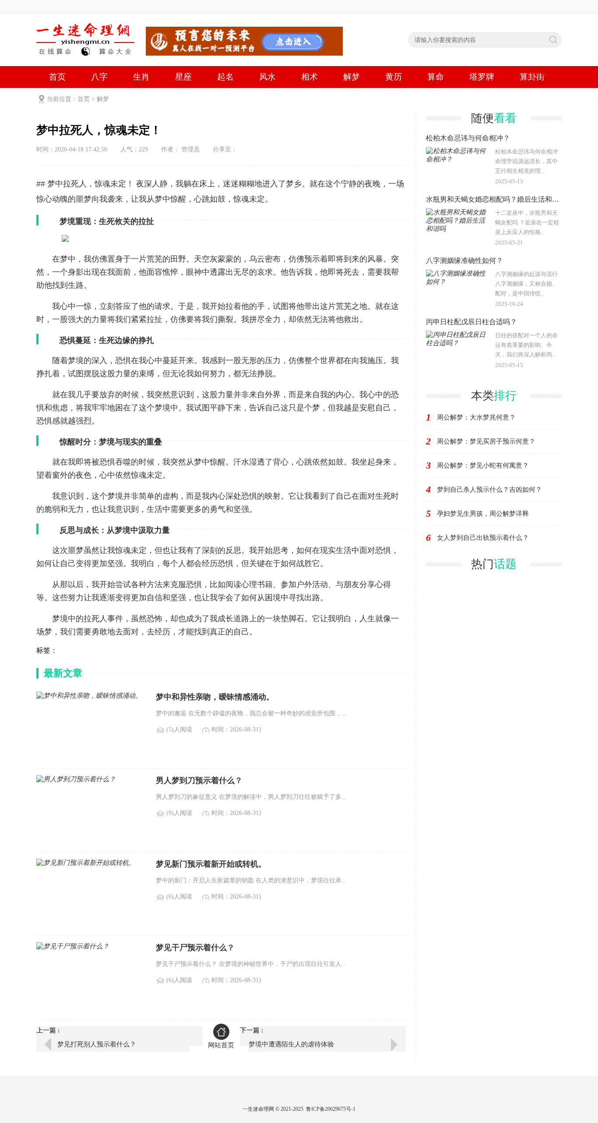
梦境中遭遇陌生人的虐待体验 (291, 1044)
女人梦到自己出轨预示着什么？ (483, 537)
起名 (225, 76)
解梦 (351, 76)
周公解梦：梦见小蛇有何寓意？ (483, 465)
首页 (57, 76)
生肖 (141, 76)
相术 (309, 76)
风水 (267, 76)
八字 (99, 76)
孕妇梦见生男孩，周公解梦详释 (483, 513)
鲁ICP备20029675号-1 (330, 1109)
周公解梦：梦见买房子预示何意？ (486, 441)
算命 (435, 76)
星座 (183, 76)
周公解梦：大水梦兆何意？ (476, 417)
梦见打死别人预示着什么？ (96, 1044)
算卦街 (532, 76)
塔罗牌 (481, 76)
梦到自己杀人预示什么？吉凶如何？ (489, 489)
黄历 (393, 76)
